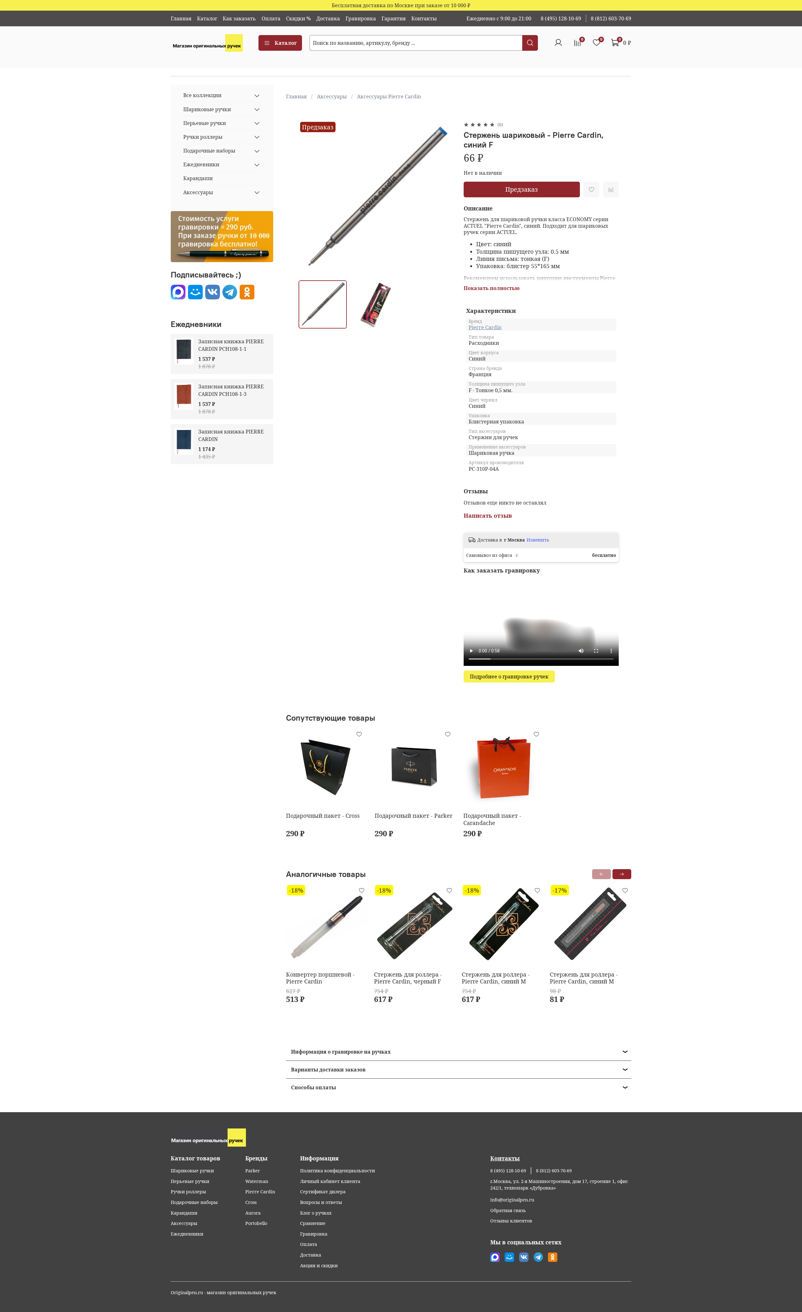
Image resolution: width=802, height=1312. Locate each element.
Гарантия (394, 18)
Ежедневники (201, 164)
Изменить (538, 540)
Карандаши (198, 178)
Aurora (253, 1213)
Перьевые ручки (204, 123)
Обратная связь (508, 1210)
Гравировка (361, 18)
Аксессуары (332, 96)
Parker (252, 1171)
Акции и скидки (319, 1265)
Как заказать (239, 18)
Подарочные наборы (209, 151)
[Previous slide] (308, 197)
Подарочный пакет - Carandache (492, 819)
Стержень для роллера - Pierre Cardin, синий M (496, 978)
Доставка (328, 18)
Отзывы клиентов (511, 1221)
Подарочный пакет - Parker (413, 815)
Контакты (424, 18)
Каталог (207, 18)
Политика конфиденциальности (337, 1171)
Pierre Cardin (485, 327)
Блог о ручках (315, 1213)
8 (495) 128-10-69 (561, 18)
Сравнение (312, 1223)
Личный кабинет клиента (330, 1181)
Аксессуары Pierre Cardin (389, 96)
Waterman (256, 1181)
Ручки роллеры (202, 136)
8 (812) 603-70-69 (611, 18)
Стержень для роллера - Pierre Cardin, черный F (408, 978)
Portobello (256, 1223)
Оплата (271, 18)
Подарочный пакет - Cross (323, 815)
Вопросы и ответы (321, 1202)
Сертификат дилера (323, 1192)
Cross (251, 1202)
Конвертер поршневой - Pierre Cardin (320, 978)
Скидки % (298, 18)
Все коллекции (202, 95)
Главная (181, 18)
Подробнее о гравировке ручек (509, 676)
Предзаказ (521, 189)
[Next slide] (443, 197)
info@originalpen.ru (512, 1200)
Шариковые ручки (207, 109)
